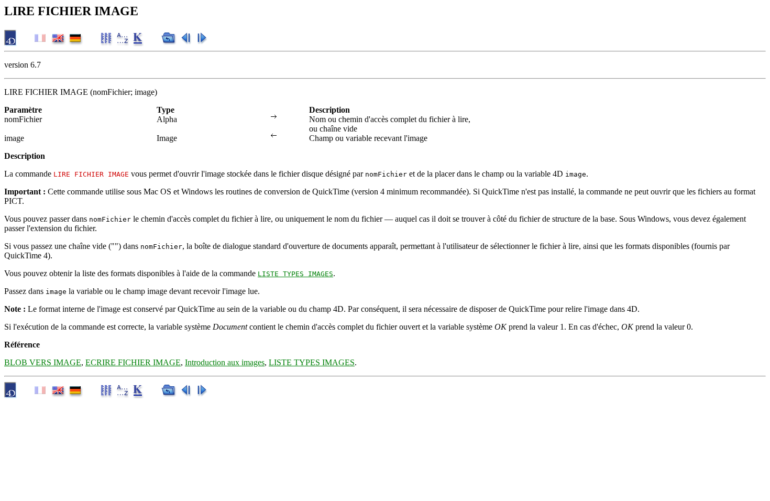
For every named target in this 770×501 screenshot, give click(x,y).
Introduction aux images (225, 362)
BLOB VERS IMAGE (42, 362)
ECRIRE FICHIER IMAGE (133, 362)
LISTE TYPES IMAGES (295, 274)
